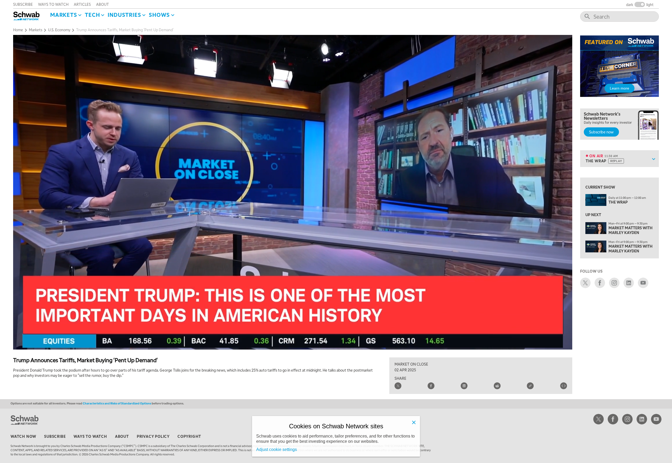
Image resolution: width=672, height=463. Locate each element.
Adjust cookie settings (276, 449)
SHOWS (159, 14)
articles (82, 4)
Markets (63, 14)
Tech (92, 14)
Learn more (619, 88)
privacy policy (153, 436)
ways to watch (53, 4)
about (102, 4)
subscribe (23, 4)
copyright (189, 436)
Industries (124, 14)
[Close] (414, 422)
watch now (23, 436)
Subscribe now (601, 131)
